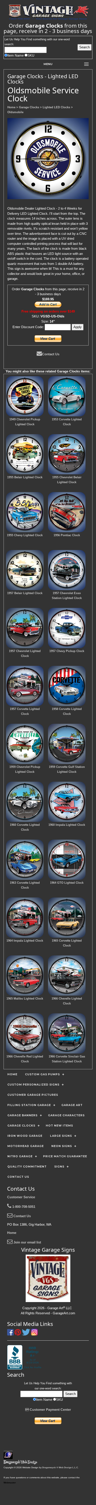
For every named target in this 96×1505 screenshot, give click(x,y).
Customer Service (21, 1197)
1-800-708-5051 (23, 1206)
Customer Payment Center (50, 1409)
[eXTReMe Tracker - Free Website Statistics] (8, 1457)
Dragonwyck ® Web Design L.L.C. (60, 1467)
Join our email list (27, 1242)
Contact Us (50, 354)
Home (11, 1233)
